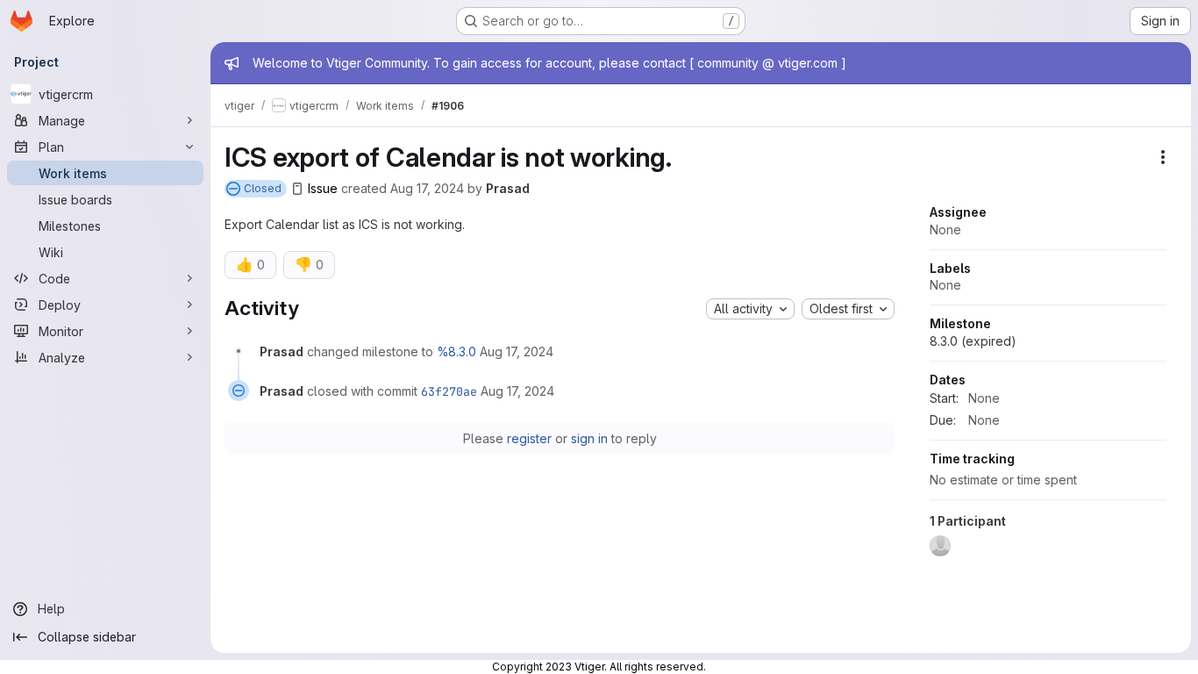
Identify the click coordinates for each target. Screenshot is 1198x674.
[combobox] (750, 308)
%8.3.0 (456, 351)
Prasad (508, 188)
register (529, 438)
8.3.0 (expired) (973, 340)
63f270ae (449, 391)
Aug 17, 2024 (427, 188)
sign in (589, 438)
